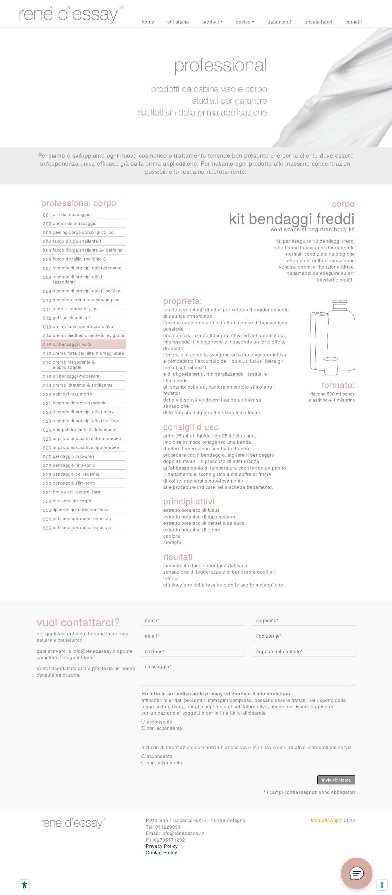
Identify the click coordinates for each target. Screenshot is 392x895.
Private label (318, 21)
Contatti (354, 21)
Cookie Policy (161, 852)
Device (243, 21)
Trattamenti (279, 21)
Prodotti (210, 21)
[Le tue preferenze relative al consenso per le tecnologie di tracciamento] (382, 884)
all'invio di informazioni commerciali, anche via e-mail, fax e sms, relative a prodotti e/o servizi (247, 747)
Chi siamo (178, 21)
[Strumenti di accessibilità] (24, 884)
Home (148, 21)
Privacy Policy (162, 846)
